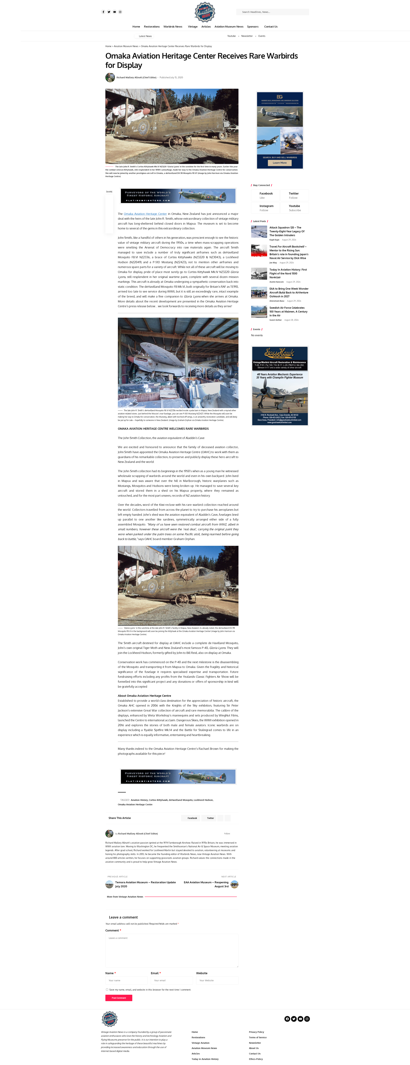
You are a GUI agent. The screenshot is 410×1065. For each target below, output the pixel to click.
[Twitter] (109, 11)
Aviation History (139, 800)
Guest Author (276, 320)
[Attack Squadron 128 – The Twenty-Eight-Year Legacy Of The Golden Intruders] (259, 232)
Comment (113, 930)
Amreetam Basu (277, 301)
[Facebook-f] (103, 11)
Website (201, 973)
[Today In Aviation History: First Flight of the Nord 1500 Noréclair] (259, 274)
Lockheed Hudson (203, 800)
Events (261, 36)
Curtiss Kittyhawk (158, 800)
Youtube (231, 36)
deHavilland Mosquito (181, 800)
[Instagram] (120, 11)
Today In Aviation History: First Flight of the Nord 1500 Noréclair (288, 273)
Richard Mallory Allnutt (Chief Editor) (136, 77)
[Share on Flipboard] (220, 818)
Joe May (273, 262)
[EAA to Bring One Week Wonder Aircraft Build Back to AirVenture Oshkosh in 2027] (259, 293)
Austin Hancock (277, 282)
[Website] (233, 833)
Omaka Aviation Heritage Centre (135, 804)
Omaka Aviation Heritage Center (145, 213)
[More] (109, 229)
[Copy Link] (109, 214)
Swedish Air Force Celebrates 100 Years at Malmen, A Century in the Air (289, 311)
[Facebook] (237, 833)
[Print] (109, 222)
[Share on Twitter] (109, 206)
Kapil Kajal (274, 240)
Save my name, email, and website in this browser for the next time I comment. (150, 989)
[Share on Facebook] (109, 199)
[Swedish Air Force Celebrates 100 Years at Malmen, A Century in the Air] (259, 312)
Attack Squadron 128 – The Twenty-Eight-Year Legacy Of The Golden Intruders (287, 231)
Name (110, 973)
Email (156, 973)
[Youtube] (114, 11)
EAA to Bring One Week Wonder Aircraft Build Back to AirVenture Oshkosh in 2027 (289, 292)
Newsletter (247, 36)
